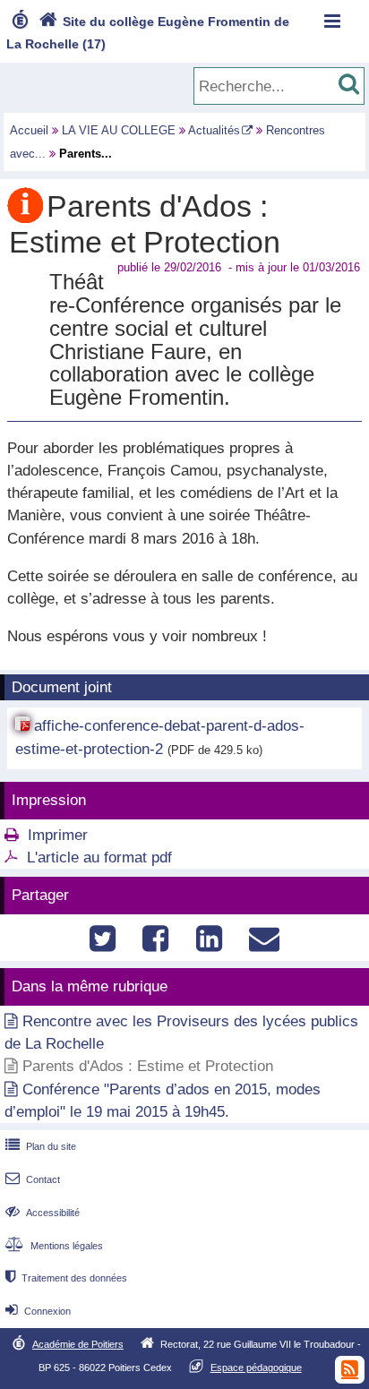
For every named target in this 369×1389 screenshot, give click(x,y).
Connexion (38, 1311)
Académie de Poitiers (78, 1344)
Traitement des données (66, 1278)
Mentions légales (54, 1245)
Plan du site (40, 1146)
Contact (32, 1179)
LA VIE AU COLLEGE (119, 130)
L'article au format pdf (99, 857)
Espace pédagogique (256, 1367)
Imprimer (58, 835)
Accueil (29, 130)
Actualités (214, 130)
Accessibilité (42, 1212)
